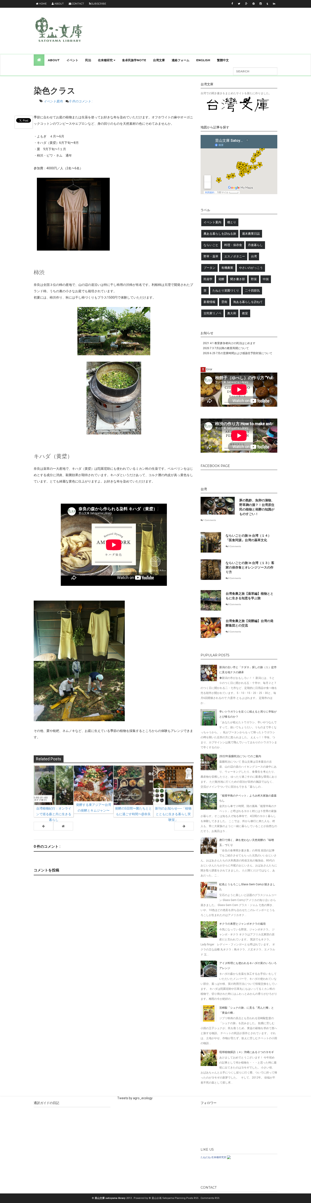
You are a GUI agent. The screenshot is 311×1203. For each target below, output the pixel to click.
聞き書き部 (237, 279)
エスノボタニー (234, 256)
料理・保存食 (233, 245)
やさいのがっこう (251, 267)
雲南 (224, 302)
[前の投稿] (184, 826)
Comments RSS (210, 1198)
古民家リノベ (212, 313)
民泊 (88, 60)
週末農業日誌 (251, 233)
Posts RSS (192, 1198)
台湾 (254, 256)
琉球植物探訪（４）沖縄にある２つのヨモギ (246, 1052)
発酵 (221, 279)
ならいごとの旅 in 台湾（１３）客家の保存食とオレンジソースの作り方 (250, 567)
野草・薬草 (211, 256)
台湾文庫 (159, 60)
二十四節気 (252, 290)
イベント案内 (53, 101)
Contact (77, 3)
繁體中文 (223, 60)
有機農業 (227, 267)
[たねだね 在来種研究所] (229, 1157)
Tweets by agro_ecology (135, 1098)
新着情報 (209, 302)
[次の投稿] (43, 826)
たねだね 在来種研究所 (213, 1157)
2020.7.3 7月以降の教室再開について (226, 348)
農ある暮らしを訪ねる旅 (220, 233)
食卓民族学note (134, 60)
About (59, 3)
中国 (266, 279)
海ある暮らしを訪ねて (248, 302)
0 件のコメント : (80, 101)
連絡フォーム (180, 60)
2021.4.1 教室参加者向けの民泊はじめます (229, 343)
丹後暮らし (255, 245)
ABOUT (54, 60)
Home (42, 3)
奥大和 (231, 313)
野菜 (254, 279)
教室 (245, 313)
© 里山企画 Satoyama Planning (167, 1198)
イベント (72, 60)
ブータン (209, 267)
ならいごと (211, 245)
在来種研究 (106, 60)
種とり (231, 222)
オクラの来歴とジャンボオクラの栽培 (242, 923)
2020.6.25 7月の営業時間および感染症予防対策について (237, 353)
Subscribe (98, 3)
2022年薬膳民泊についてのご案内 (240, 756)
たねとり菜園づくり (225, 290)
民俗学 (208, 279)
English (203, 60)
